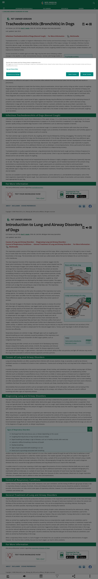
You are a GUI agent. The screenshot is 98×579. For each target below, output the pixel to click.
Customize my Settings (13, 74)
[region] (49, 69)
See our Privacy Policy (12, 69)
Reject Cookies (72, 74)
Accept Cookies (87, 74)
